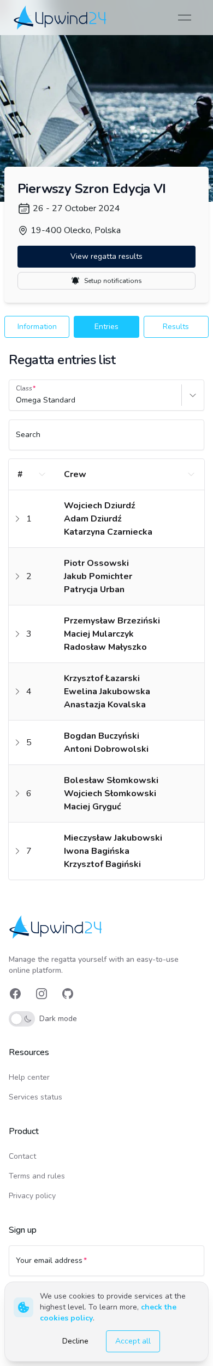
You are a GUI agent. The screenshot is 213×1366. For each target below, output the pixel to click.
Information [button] (37, 326)
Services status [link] (35, 1097)
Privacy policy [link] (32, 1196)
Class (24, 388)
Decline (75, 1341)
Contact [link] (22, 1156)
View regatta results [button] (106, 256)
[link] (61, 17)
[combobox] (17, 400)
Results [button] (176, 326)
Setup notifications (113, 280)
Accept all (133, 1341)
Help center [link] (29, 1077)
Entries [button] (106, 326)
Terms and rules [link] (37, 1176)
